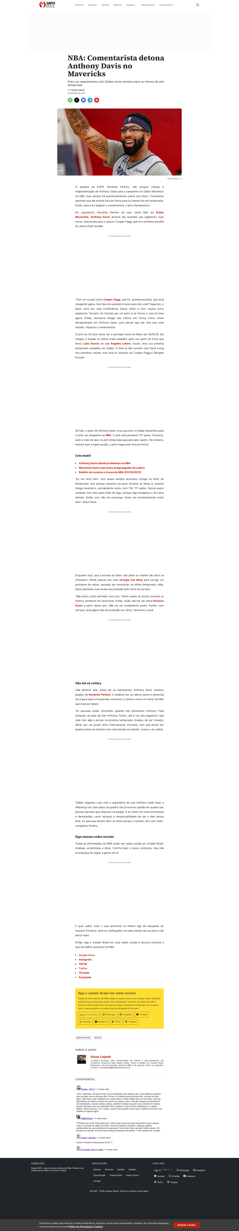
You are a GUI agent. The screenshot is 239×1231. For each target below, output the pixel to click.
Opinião (105, 5)
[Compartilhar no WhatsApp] (70, 100)
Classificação (148, 5)
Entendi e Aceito (187, 1225)
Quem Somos (132, 1175)
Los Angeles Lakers (118, 343)
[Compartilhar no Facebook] (83, 100)
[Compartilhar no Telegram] (90, 100)
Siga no (83, 1015)
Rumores (92, 5)
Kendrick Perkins (100, 694)
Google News (87, 955)
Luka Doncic (91, 343)
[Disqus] (119, 1118)
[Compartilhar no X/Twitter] (76, 100)
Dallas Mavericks (83, 1038)
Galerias (118, 5)
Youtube (143, 1014)
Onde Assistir (166, 5)
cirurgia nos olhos (131, 579)
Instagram (127, 1014)
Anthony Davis (100, 216)
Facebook (102, 1022)
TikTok (118, 1021)
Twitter (83, 968)
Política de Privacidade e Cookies (85, 1226)
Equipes (130, 5)
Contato (97, 1181)
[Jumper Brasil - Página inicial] (47, 5)
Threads (132, 1021)
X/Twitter (86, 1022)
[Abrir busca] (198, 5)
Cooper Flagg (111, 299)
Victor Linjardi (78, 90)
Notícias (79, 5)
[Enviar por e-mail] (96, 100)
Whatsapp (110, 1014)
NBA (108, 435)
